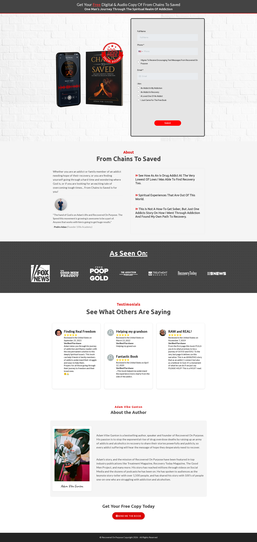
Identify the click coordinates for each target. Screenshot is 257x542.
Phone (140, 45)
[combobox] (140, 51)
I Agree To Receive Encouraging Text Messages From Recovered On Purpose (169, 62)
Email (140, 70)
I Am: (139, 84)
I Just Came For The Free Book (153, 100)
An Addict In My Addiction (151, 88)
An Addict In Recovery (150, 92)
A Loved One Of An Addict (152, 96)
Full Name (141, 31)
